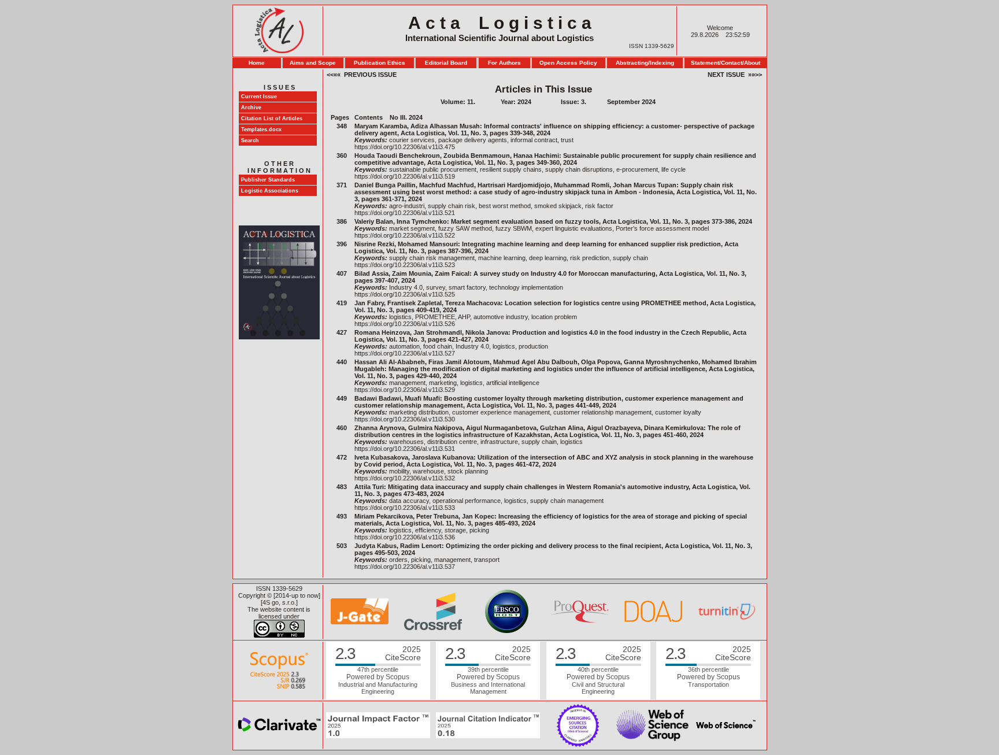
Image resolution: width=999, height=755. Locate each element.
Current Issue (259, 96)
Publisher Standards (268, 180)
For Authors (504, 63)
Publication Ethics (379, 63)
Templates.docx (261, 129)
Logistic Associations (269, 191)
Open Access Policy (568, 63)
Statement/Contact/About (725, 63)
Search (250, 140)
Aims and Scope (313, 63)
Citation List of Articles (271, 118)
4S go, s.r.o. (279, 602)
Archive (251, 107)
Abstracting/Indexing (645, 63)
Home (257, 63)
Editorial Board (446, 63)
